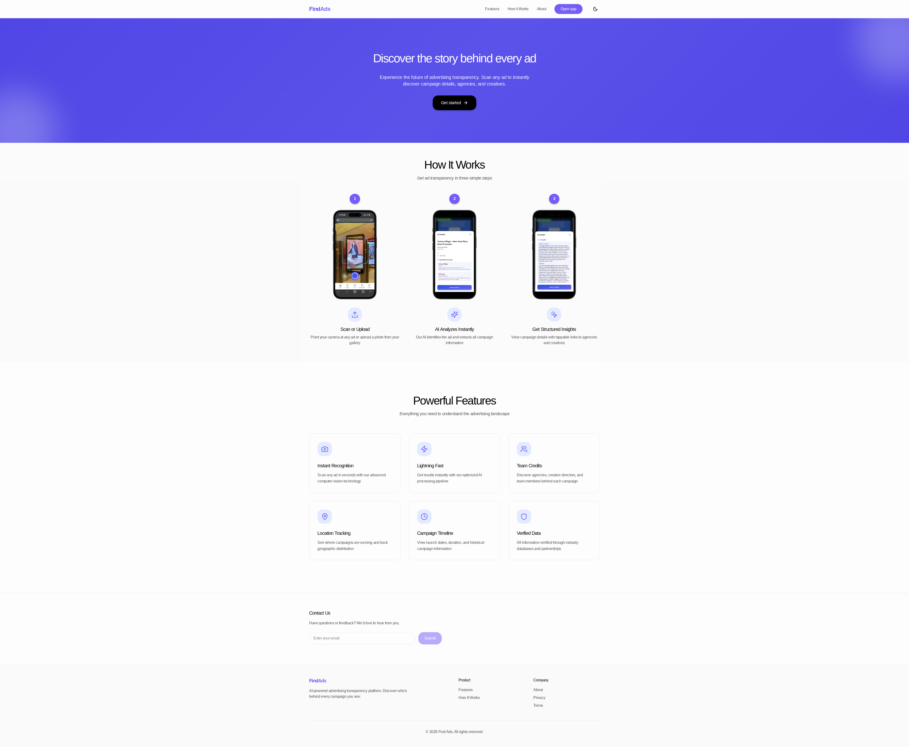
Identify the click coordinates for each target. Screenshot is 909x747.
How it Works (518, 9)
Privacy (539, 698)
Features (492, 9)
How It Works (469, 698)
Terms (538, 705)
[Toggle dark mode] (595, 9)
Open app (568, 9)
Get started (451, 102)
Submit (430, 638)
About (541, 9)
